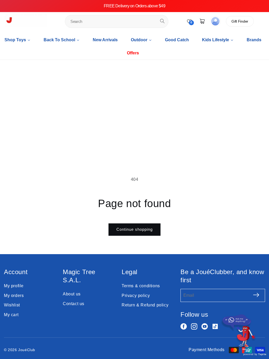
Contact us (73, 303)
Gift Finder (239, 21)
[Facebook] (183, 326)
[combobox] (116, 21)
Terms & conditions (141, 286)
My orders (14, 295)
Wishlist (12, 305)
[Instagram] (194, 326)
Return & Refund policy (145, 305)
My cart (11, 314)
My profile (14, 286)
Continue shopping (134, 229)
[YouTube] (204, 326)
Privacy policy (136, 295)
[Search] (162, 21)
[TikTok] (215, 326)
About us (72, 294)
